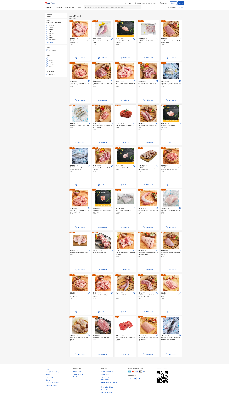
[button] (176, 7)
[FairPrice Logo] (50, 3)
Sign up (173, 3)
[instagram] (139, 379)
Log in (181, 3)
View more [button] (50, 42)
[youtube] (135, 379)
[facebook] (130, 379)
